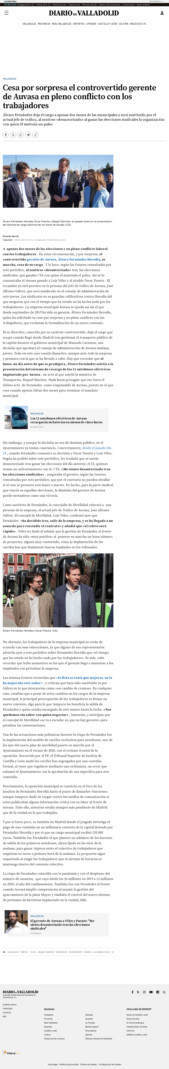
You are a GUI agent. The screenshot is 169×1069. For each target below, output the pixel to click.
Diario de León (133, 1019)
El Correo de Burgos (135, 1023)
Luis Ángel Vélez (101, 952)
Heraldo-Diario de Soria (137, 1027)
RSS (4, 1016)
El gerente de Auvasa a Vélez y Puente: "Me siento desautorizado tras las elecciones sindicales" (62, 925)
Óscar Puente (76, 952)
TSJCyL (33, 952)
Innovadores (90, 1031)
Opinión (91, 23)
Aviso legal (53, 1064)
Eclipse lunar (74, 4)
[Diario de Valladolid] (84, 13)
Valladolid (29, 23)
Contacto (7, 1012)
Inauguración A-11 (25, 4)
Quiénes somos (10, 1005)
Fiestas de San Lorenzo (54, 1039)
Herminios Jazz (60, 4)
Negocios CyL (138, 23)
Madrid (88, 952)
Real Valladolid (61, 23)
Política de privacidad (69, 1064)
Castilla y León (107, 23)
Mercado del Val (89, 4)
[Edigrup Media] (11, 1052)
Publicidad (7, 1008)
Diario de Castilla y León (137, 1015)
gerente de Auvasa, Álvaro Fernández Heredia (63, 260)
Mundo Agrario (92, 1027)
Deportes (78, 23)
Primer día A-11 (43, 4)
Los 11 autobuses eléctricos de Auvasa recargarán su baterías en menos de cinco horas (66, 420)
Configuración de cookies (110, 1064)
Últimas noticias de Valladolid (98, 1039)
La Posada (90, 1023)
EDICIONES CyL (155, 1)
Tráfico (24, 952)
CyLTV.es (130, 1031)
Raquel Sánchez (46, 952)
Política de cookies (88, 1064)
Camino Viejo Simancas (109, 4)
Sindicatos (61, 952)
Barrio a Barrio (143, 4)
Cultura (123, 23)
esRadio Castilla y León (137, 1035)
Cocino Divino (128, 4)
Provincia (44, 23)
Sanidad (89, 1015)
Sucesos (89, 1019)
